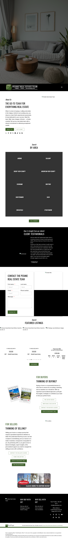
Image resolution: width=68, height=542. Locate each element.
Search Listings (23, 509)
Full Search (34, 221)
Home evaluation (39, 508)
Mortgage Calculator (49, 403)
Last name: (24, 284)
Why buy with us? (24, 506)
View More (34, 364)
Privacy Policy (45, 525)
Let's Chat (20, 129)
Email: (9, 290)
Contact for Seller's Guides (18, 453)
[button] (9, 129)
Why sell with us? (39, 506)
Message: (10, 296)
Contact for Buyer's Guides (49, 407)
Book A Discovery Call (49, 411)
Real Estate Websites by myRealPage (55, 525)
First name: (11, 284)
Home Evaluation (19, 456)
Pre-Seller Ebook (18, 464)
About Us (9, 129)
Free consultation (39, 509)
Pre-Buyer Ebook (49, 399)
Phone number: (25, 290)
